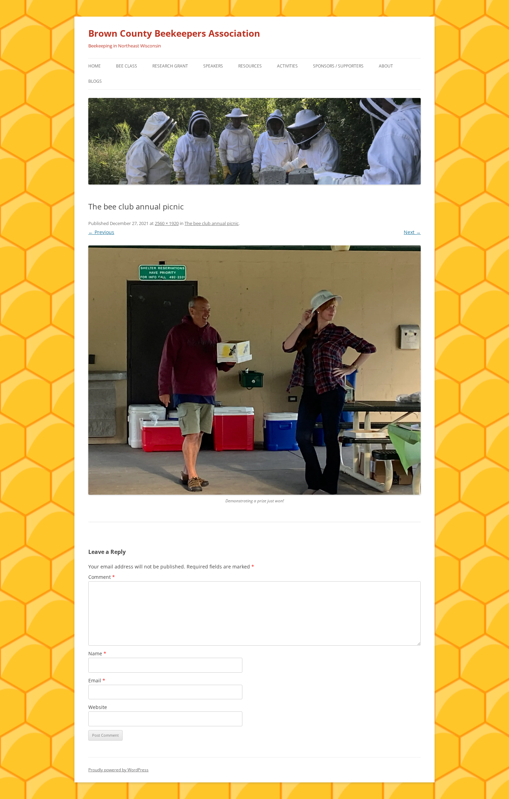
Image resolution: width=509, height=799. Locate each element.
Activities (287, 66)
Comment (101, 577)
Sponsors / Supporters (338, 66)
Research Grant (170, 66)
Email (96, 680)
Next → (412, 232)
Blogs (95, 81)
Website (97, 707)
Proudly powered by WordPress (118, 770)
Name (97, 653)
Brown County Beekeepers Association (174, 33)
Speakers (213, 66)
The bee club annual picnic (212, 223)
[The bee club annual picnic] (254, 370)
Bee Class (126, 66)
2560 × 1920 (167, 223)
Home (94, 66)
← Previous (101, 232)
